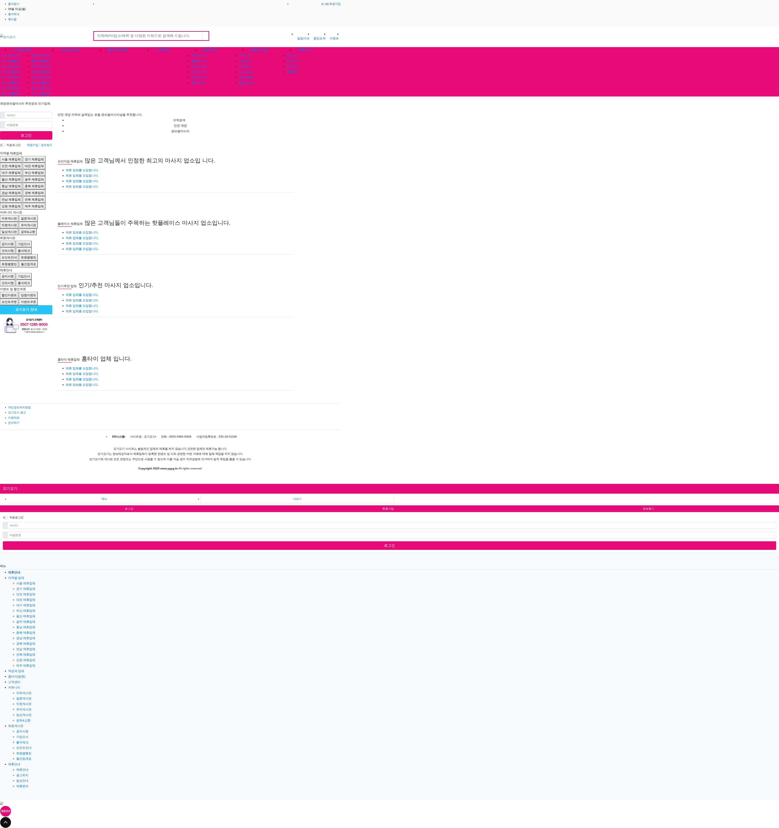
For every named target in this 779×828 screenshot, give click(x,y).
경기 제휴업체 (10, 61)
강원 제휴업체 (41, 88)
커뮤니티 (14, 687)
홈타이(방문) (16, 676)
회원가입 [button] (388, 508)
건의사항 (8, 250)
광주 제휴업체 (10, 93)
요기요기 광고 (17, 412)
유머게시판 (198, 72)
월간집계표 (246, 82)
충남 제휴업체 (41, 55)
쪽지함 (12, 19)
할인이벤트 (9, 295)
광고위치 (292, 61)
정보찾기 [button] (648, 508)
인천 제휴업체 (10, 66)
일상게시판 (198, 77)
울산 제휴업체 (10, 88)
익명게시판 (198, 66)
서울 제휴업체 (10, 55)
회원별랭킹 (246, 77)
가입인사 (245, 61)
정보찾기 (46, 145)
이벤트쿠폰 (28, 302)
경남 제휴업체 (41, 66)
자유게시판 (198, 55)
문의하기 (13, 422)
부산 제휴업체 (10, 82)
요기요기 (10, 488)
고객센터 (14, 682)
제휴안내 (292, 55)
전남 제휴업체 (41, 77)
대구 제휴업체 (10, 77)
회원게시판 (15, 725)
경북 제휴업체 (41, 72)
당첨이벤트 (28, 295)
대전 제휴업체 (10, 72)
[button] (297, 499)
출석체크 (13, 14)
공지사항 (245, 55)
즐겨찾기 (13, 3)
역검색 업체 (16, 671)
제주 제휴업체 (41, 93)
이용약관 (13, 417)
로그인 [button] (129, 508)
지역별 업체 (16, 577)
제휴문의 (292, 72)
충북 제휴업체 (41, 61)
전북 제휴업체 (41, 82)
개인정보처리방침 (19, 407)
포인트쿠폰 (9, 302)
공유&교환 (198, 82)
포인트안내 (246, 72)
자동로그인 (13, 145)
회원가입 (335, 3)
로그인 (325, 3)
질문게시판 (198, 61)
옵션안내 (292, 66)
